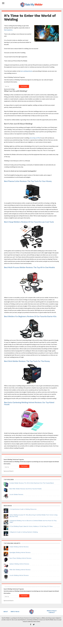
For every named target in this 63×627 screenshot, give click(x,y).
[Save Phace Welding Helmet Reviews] (6, 559)
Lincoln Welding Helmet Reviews (19, 575)
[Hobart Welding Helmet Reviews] (6, 548)
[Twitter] (33, 624)
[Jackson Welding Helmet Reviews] (6, 565)
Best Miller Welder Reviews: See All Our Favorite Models (25, 489)
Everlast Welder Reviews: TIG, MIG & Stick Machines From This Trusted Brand (31, 483)
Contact (52, 612)
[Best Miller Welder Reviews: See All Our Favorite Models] (6, 490)
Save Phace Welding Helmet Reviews (20, 558)
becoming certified (35, 138)
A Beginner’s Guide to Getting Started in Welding (23, 532)
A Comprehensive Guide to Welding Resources (22, 509)
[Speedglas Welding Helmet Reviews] (6, 554)
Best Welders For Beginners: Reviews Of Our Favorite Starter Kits (30, 316)
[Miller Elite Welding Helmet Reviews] (6, 571)
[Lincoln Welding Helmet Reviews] (6, 576)
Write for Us (15, 611)
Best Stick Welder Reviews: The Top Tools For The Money (27, 361)
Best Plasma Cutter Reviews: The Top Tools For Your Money (28, 181)
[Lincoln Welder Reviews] (6, 496)
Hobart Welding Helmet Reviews (18, 547)
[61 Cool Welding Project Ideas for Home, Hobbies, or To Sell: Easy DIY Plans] (6, 527)
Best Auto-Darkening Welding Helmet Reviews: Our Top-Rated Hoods (29, 403)
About (5, 611)
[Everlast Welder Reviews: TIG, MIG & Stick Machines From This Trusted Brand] (6, 484)
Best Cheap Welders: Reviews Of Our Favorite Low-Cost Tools (29, 222)
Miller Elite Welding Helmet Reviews (19, 569)
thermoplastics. (8, 30)
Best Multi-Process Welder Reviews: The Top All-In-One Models (29, 267)
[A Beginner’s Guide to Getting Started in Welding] (6, 533)
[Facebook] (29, 624)
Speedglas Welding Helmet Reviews (19, 552)
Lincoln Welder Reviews (16, 494)
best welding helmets (26, 71)
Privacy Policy (52, 610)
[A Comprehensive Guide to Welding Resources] (6, 510)
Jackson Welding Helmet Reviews (19, 564)
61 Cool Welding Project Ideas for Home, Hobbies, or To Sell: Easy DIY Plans (31, 526)
